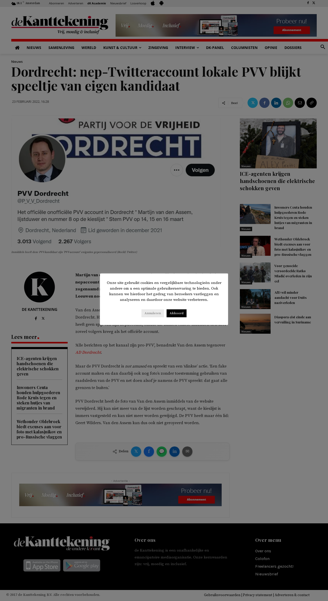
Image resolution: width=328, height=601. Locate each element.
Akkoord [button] (176, 313)
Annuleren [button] (153, 313)
